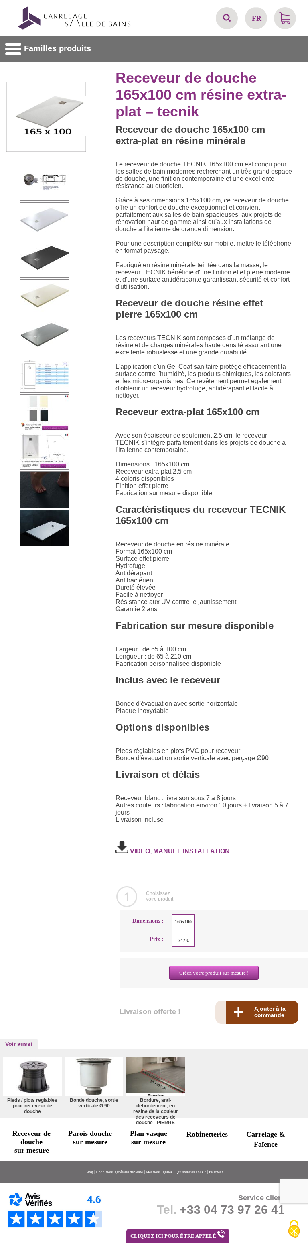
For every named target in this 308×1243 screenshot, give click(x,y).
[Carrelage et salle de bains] (74, 28)
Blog (89, 1172)
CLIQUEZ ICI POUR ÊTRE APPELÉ (173, 1236)
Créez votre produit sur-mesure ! (214, 973)
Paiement (216, 1172)
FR (256, 18)
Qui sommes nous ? (191, 1172)
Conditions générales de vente (119, 1172)
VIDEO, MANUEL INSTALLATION (179, 851)
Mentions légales (159, 1172)
